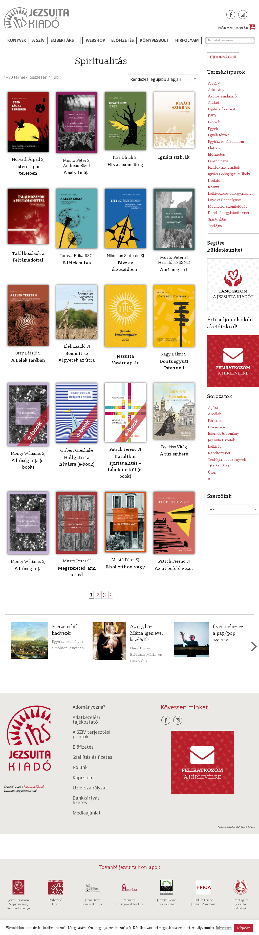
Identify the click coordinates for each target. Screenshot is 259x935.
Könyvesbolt (154, 40)
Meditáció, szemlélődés (227, 207)
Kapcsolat (83, 777)
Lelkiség (214, 447)
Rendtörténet (219, 453)
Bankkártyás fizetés (86, 800)
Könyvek (16, 40)
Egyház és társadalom (226, 142)
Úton (212, 473)
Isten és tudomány (223, 434)
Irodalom (215, 181)
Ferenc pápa (218, 161)
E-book (214, 122)
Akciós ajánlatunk (223, 96)
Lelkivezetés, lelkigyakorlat (230, 194)
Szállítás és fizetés (92, 757)
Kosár (244, 28)
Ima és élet (217, 427)
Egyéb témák (218, 135)
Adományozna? (89, 707)
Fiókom (225, 28)
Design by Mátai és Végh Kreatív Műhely (236, 827)
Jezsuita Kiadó (36, 17)
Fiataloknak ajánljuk (224, 168)
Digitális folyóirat (221, 109)
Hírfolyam (187, 40)
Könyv (213, 187)
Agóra (213, 408)
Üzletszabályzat (90, 788)
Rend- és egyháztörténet (228, 213)
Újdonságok (223, 57)
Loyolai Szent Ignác (224, 200)
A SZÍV (214, 84)
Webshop (95, 40)
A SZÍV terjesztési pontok (91, 734)
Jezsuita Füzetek (221, 440)
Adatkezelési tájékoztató (86, 719)
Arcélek (214, 414)
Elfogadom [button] (243, 928)
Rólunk (80, 767)
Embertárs (62, 40)
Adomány (216, 90)
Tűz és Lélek (218, 466)
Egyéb (213, 129)
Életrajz (214, 148)
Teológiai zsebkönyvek (227, 460)
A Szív (38, 40)
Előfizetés (122, 40)
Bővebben (224, 928)
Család (213, 103)
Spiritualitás (217, 219)
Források (215, 421)
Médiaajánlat (87, 813)
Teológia (215, 226)
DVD (212, 116)
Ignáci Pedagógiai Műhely (229, 174)
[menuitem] (16, 40)
